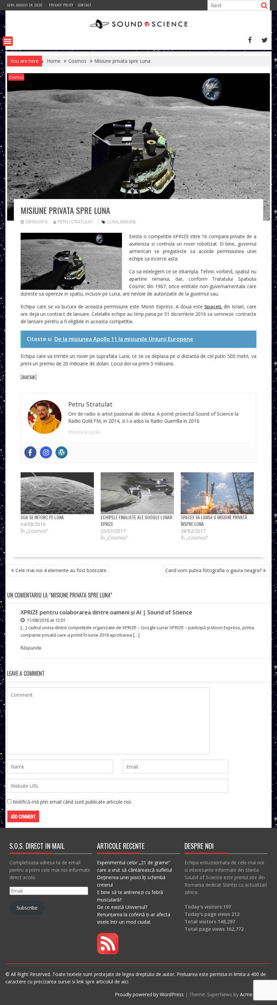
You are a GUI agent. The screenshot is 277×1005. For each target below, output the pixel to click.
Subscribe (27, 907)
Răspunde (31, 648)
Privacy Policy (61, 4)
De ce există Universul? (122, 907)
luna (112, 222)
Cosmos (16, 77)
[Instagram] (46, 452)
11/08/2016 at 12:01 (46, 620)
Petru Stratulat (75, 222)
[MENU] (8, 41)
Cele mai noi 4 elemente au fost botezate (61, 570)
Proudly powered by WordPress (149, 994)
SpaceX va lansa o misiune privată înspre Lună (214, 520)
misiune (128, 222)
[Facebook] (30, 452)
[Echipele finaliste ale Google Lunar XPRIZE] (137, 493)
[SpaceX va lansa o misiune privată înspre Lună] (217, 493)
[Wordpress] (61, 452)
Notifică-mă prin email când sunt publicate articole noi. (72, 802)
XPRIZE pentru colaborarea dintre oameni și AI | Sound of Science (106, 612)
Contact (85, 4)
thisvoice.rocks (84, 432)
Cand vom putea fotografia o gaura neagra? (213, 570)
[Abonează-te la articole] (108, 952)
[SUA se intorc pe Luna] (57, 493)
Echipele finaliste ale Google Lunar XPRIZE (136, 520)
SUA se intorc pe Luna (42, 517)
